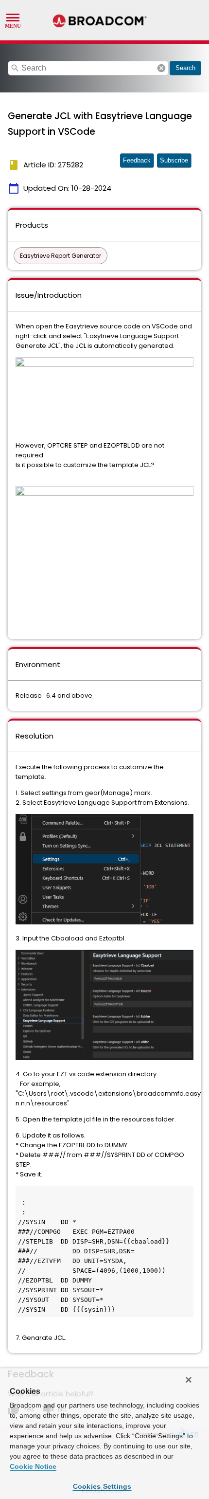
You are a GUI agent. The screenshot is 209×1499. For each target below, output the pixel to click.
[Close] (189, 1380)
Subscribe (174, 160)
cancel (161, 68)
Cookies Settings (102, 1486)
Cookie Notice (33, 1466)
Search (185, 68)
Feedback (137, 160)
